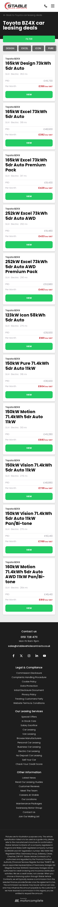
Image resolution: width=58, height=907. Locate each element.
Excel (24, 48)
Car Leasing (29, 729)
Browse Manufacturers (29, 738)
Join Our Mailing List (29, 816)
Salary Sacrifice (29, 725)
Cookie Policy (29, 681)
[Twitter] (21, 656)
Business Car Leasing (29, 746)
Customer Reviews (29, 786)
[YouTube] (44, 656)
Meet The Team (29, 790)
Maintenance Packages (29, 803)
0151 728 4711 (29, 637)
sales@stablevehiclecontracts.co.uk (29, 646)
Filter (29, 39)
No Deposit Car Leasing (29, 755)
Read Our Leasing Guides (29, 782)
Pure (51, 48)
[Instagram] (29, 656)
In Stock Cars (29, 721)
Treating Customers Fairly (29, 698)
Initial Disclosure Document (29, 690)
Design (10, 48)
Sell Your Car (29, 759)
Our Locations (29, 799)
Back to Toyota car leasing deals (24, 15)
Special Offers (29, 716)
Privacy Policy (29, 694)
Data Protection (29, 685)
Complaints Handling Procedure (29, 677)
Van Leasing (29, 733)
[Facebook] (13, 656)
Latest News (29, 777)
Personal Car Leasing (29, 742)
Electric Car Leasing (29, 751)
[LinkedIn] (37, 656)
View (29, 94)
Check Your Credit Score (29, 764)
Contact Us (29, 812)
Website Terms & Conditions (29, 703)
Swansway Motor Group (29, 807)
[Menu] (53, 6)
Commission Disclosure (29, 672)
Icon (38, 48)
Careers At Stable (29, 794)
